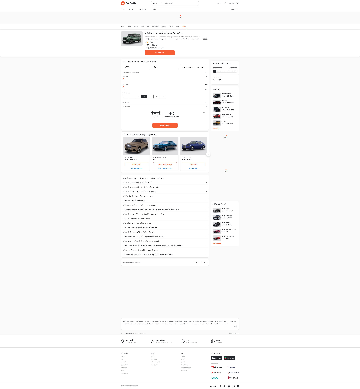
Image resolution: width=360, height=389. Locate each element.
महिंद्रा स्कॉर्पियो (225, 107)
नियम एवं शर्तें (123, 362)
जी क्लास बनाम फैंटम (193, 168)
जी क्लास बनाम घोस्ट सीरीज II (165, 168)
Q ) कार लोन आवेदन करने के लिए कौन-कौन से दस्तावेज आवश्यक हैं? (141, 187)
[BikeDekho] (216, 367)
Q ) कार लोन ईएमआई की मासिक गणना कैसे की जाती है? (137, 182)
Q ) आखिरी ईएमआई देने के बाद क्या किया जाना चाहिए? (137, 223)
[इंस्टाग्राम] (234, 386)
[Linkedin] (238, 386)
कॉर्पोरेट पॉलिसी (124, 367)
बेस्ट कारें (215, 128)
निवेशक (122, 370)
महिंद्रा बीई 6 (225, 100)
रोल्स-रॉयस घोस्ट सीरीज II (159, 157)
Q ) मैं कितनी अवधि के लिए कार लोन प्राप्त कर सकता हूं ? (138, 196)
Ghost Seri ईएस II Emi (165, 164)
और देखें (205, 39)
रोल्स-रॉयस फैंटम (186, 157)
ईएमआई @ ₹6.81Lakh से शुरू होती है (154, 48)
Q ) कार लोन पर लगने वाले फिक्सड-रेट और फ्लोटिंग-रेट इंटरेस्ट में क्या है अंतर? (143, 214)
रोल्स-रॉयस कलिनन (129, 157)
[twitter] (224, 386)
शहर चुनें (235, 9)
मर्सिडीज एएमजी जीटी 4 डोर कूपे (229, 229)
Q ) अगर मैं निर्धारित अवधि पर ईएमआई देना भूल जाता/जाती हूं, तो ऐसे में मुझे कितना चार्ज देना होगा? (148, 254)
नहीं (204, 262)
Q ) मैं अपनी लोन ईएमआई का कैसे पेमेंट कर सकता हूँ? (136, 218)
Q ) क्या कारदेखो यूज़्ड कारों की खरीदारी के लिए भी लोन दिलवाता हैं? (140, 250)
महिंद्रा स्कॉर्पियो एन (226, 93)
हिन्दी (219, 3)
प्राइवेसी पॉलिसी (124, 365)
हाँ (196, 262)
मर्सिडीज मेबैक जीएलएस (227, 215)
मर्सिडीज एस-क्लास (226, 222)
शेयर (204, 112)
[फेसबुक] (220, 386)
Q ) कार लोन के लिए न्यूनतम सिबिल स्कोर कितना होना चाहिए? (139, 232)
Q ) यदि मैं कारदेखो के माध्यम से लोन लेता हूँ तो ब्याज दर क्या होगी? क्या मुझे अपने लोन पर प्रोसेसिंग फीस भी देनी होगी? (153, 245)
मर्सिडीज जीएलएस (226, 208)
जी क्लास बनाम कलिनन (136, 168)
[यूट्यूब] (229, 386)
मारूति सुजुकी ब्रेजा (226, 114)
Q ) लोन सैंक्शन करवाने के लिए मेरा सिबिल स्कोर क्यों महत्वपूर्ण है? (140, 227)
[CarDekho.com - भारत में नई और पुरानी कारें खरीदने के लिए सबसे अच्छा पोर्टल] (129, 3)
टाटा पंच (224, 121)
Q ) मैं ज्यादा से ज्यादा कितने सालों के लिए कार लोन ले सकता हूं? (139, 205)
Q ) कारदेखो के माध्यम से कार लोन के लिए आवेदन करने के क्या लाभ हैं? (141, 241)
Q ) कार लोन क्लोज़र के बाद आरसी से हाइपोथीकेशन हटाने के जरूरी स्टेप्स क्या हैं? (144, 236)
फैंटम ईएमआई (193, 164)
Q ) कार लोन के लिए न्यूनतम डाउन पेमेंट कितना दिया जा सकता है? (140, 191)
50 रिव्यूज (150, 42)
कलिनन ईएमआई (136, 164)
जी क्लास (123, 26)
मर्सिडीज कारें (216, 243)
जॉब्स (122, 359)
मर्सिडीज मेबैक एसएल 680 (228, 236)
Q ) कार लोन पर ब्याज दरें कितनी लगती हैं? (134, 200)
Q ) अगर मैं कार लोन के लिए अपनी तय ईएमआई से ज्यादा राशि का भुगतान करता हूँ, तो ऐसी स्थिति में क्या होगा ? (151, 209)
